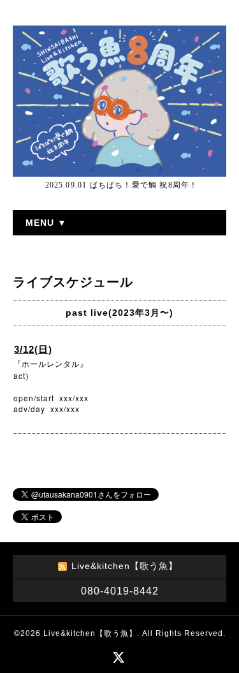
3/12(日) (33, 349)
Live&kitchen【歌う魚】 (90, 633)
